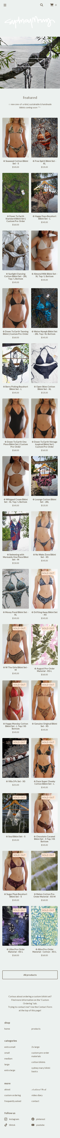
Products (35, 1028)
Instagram (14, 1119)
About (7, 1089)
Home (7, 1028)
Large (6, 1064)
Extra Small (9, 1046)
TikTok (12, 1124)
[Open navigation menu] (5, 5)
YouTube (40, 1124)
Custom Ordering (12, 1095)
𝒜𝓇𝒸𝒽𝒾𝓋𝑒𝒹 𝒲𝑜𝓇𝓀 (38, 1089)
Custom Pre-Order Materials (40, 1054)
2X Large (35, 1046)
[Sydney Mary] (30, 22)
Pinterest (40, 1119)
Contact (35, 1101)
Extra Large (9, 1070)
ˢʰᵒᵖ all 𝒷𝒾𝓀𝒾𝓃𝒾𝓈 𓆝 (30, 62)
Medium (8, 1058)
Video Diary (37, 1095)
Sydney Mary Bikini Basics (40, 1069)
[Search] (41, 5)
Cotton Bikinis (38, 1062)
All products (30, 974)
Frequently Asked (12, 1101)
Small (7, 1052)
